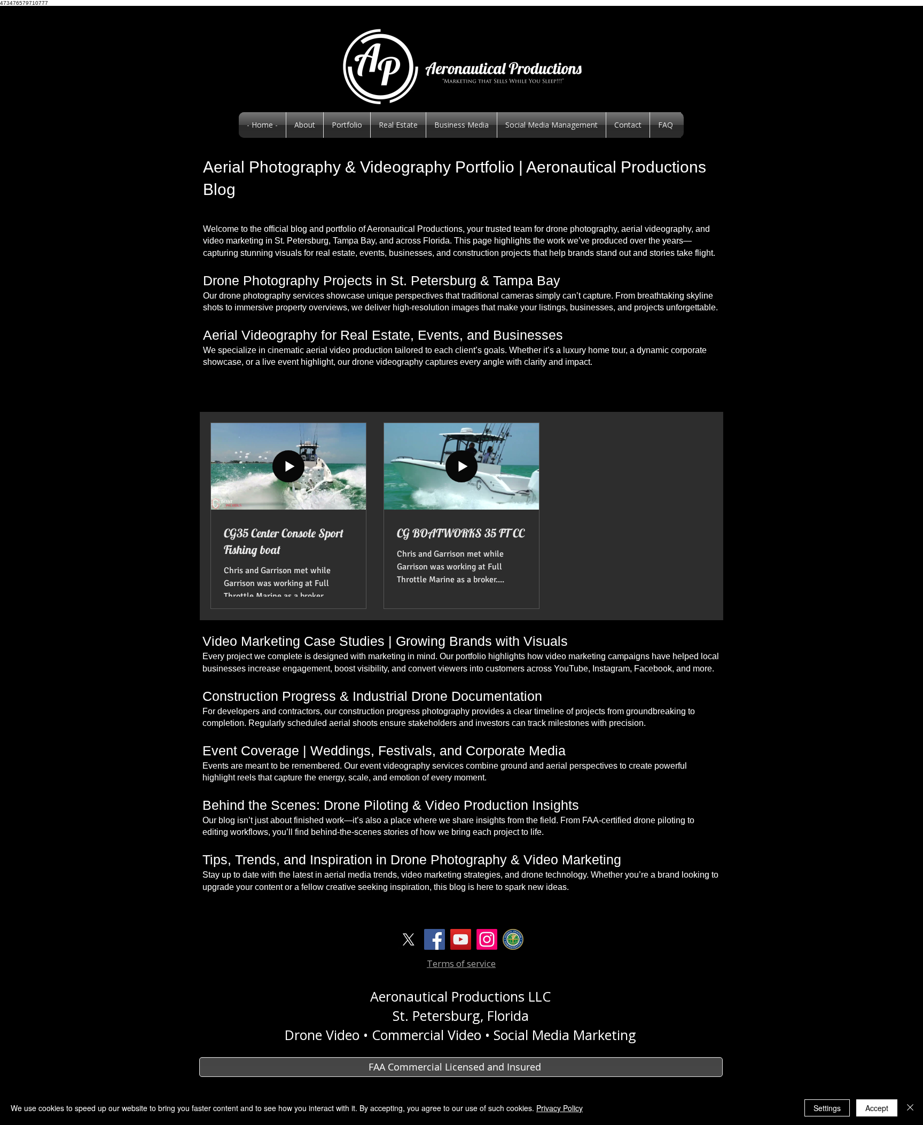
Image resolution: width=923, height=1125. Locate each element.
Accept (876, 1108)
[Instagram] (486, 939)
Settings (827, 1108)
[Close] (910, 1107)
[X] (408, 939)
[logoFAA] (513, 939)
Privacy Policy (559, 1108)
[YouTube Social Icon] (460, 939)
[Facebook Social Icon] (434, 939)
